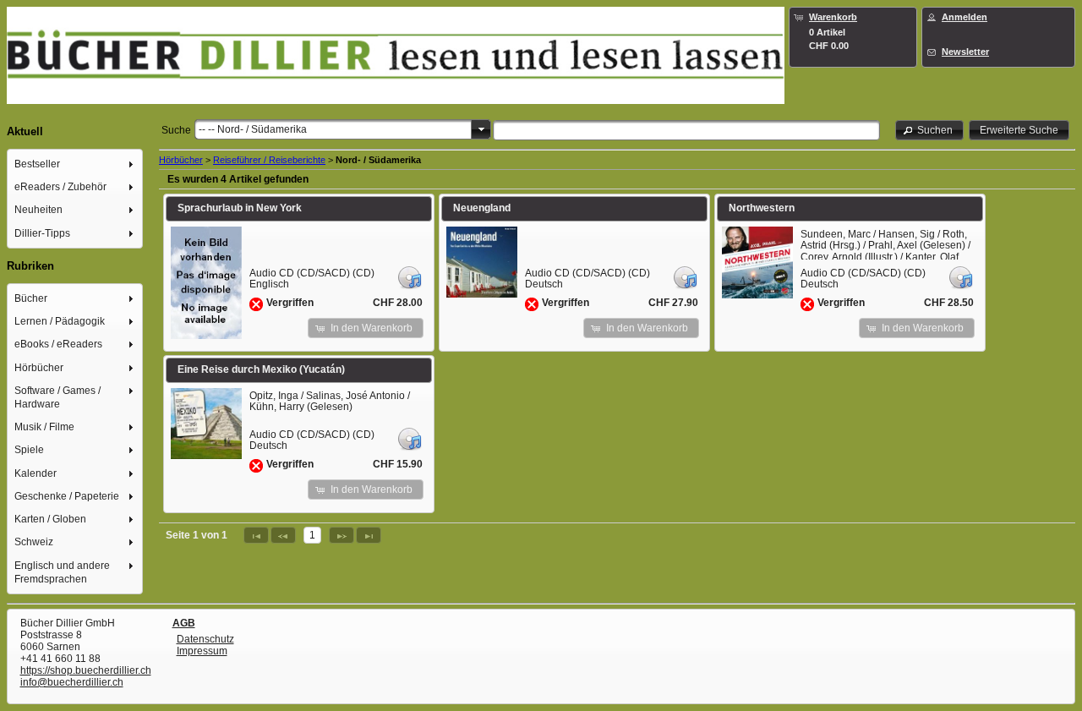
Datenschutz (205, 639)
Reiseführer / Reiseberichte (269, 160)
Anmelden (964, 17)
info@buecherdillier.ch (71, 682)
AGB (183, 623)
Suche (176, 130)
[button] (930, 129)
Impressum (202, 651)
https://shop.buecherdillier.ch (85, 670)
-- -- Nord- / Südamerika (253, 129)
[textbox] (686, 130)
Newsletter (965, 51)
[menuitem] (75, 163)
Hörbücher (181, 160)
